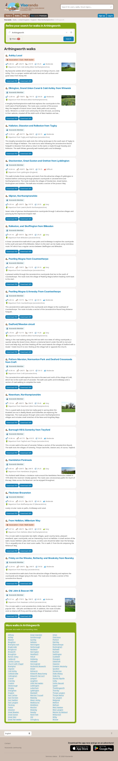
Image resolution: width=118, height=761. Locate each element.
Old (31, 717)
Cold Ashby (12, 671)
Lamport (33, 678)
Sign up (102, 16)
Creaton (11, 683)
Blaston (11, 640)
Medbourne (34, 702)
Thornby (56, 690)
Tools (7, 16)
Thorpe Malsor (58, 695)
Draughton (12, 690)
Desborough (13, 686)
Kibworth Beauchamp (38, 673)
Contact (7, 743)
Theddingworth (59, 688)
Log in (110, 16)
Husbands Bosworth (38, 666)
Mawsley (33, 698)
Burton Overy (13, 657)
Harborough (35, 647)
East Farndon (13, 698)
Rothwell (56, 649)
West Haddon (58, 707)
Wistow (55, 719)
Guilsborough (35, 637)
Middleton (34, 705)
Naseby (33, 712)
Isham (32, 669)
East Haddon (13, 700)
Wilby (55, 717)
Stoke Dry (56, 676)
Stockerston (57, 671)
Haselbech (34, 654)
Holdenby (34, 659)
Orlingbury (34, 719)
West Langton (58, 710)
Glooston (11, 710)
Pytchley (56, 642)
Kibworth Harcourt (37, 676)
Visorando (7, 20)
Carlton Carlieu (14, 661)
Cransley (11, 681)
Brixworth (12, 652)
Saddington (57, 654)
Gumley (33, 640)
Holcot (32, 657)
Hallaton (33, 642)
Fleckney (11, 705)
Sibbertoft (56, 661)
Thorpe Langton (59, 693)
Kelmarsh (34, 671)
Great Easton (13, 715)
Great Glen (12, 717)
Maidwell (33, 693)
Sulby (55, 681)
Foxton (10, 707)
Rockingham (57, 647)
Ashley (10, 637)
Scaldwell (56, 657)
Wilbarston (57, 715)
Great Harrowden (14, 719)
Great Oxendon (36, 635)
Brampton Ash (13, 644)
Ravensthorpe (58, 644)
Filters (15, 39)
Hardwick (33, 649)
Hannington (35, 644)
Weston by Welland (60, 712)
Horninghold (35, 664)
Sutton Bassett (58, 683)
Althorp (11, 635)
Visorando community (13, 747)
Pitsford (56, 640)
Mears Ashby (35, 700)
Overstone (57, 637)
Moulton (33, 707)
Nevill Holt (34, 715)
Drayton (11, 693)
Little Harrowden (36, 683)
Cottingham (12, 676)
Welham (56, 705)
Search (68, 39)
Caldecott (11, 659)
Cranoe (11, 678)
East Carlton (12, 695)
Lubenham (34, 688)
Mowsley (33, 710)
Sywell (55, 686)
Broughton (12, 654)
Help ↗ (25, 16)
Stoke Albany (58, 673)
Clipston (11, 669)
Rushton (56, 652)
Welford (56, 702)
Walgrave (56, 700)
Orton (55, 635)
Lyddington (34, 690)
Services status (51, 756)
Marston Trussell (36, 695)
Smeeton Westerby (60, 666)
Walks (17, 16)
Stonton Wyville (59, 678)
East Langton (13, 702)
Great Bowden (13, 712)
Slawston (56, 664)
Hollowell (33, 661)
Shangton (56, 659)
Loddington (34, 686)
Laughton (34, 681)
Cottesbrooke (13, 673)
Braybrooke (12, 647)
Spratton (56, 669)
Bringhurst (12, 649)
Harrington (34, 652)
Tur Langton (57, 698)
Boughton (12, 642)
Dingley (11, 688)
